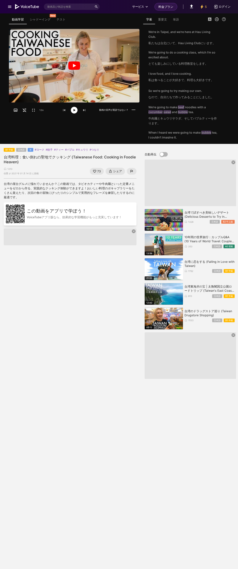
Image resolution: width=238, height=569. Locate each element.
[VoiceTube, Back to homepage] (27, 7)
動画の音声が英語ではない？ (113, 109)
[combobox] (68, 7)
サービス (138, 6)
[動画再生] (74, 66)
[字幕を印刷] (217, 19)
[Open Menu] (9, 6)
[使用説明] (224, 19)
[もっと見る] (133, 110)
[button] (210, 19)
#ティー (59, 149)
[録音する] (222, 37)
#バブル (70, 149)
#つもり (94, 149)
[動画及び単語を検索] (96, 7)
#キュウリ (82, 149)
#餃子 (49, 149)
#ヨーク (39, 149)
